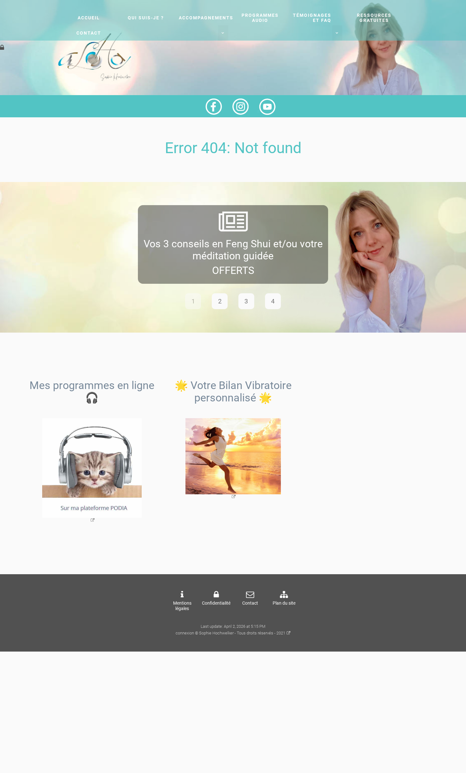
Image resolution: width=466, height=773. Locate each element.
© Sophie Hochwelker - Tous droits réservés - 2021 (240, 633)
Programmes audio (260, 18)
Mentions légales (182, 606)
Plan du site (284, 603)
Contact (88, 33)
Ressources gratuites (374, 18)
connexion (185, 633)
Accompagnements (206, 17)
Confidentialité (216, 603)
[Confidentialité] (2, 47)
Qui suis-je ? (146, 17)
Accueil (89, 17)
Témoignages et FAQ (312, 18)
